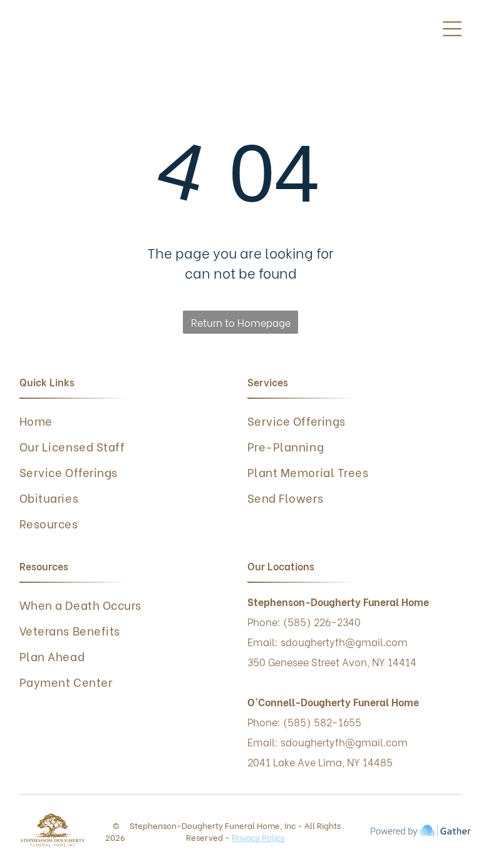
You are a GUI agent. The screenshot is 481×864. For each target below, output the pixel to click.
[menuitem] (126, 420)
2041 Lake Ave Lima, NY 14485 (320, 761)
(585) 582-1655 (322, 721)
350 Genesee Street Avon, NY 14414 (331, 661)
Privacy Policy (258, 837)
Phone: (264, 721)
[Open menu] (452, 28)
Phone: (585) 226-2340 (304, 621)
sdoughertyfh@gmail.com (344, 741)
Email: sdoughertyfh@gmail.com (327, 641)
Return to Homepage (241, 322)
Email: (262, 741)
